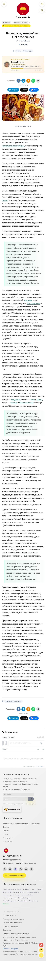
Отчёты (5, 834)
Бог (11, 892)
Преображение (22, 901)
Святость (16, 892)
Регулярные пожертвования (14, 919)
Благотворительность (13, 818)
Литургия (5, 892)
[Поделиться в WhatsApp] (33, 81)
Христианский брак (33, 892)
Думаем (24, 44)
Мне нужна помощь (16, 875)
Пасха (39, 399)
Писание (28, 300)
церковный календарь (24, 51)
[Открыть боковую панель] (42, 4)
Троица (13, 403)
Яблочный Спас (26, 403)
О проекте (7, 930)
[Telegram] (10, 869)
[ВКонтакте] (5, 869)
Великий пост (26, 889)
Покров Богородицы (24, 898)
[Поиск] (42, 10)
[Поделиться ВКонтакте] (19, 81)
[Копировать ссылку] (38, 81)
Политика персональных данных (16, 934)
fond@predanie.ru (13, 859)
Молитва (39, 889)
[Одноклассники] (31, 869)
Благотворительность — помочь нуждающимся (21, 823)
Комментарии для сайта (33, 767)
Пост (33, 889)
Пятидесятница (33, 901)
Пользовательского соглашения (28, 954)
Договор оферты (9, 915)
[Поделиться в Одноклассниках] (28, 81)
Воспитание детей (8, 895)
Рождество (15, 399)
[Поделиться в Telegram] (23, 81)
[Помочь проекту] (41, 945)
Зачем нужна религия (9, 898)
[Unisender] (12, 809)
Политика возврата (10, 926)
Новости (6, 831)
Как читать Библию (27, 895)
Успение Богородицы (9, 901)
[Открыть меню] (4, 4)
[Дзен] (21, 869)
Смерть (18, 895)
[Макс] (15, 869)
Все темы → (6, 904)
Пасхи (4, 200)
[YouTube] (26, 869)
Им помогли (7, 838)
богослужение (33, 303)
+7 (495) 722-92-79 (13, 856)
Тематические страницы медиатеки (21, 884)
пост (32, 399)
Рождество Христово (9, 889)
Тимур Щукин (24, 41)
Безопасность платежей (12, 923)
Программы (7, 841)
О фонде (6, 827)
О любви (23, 892)
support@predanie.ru (20, 863)
